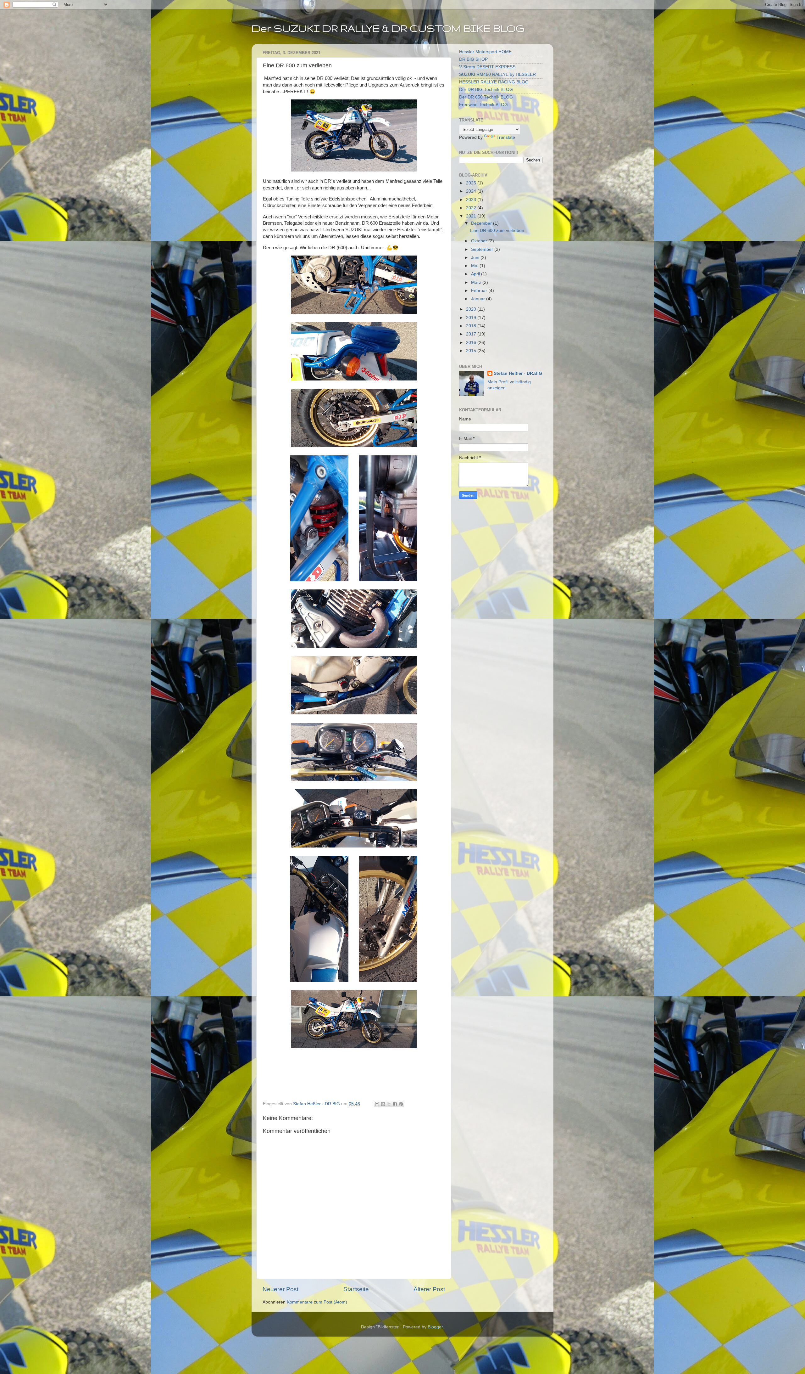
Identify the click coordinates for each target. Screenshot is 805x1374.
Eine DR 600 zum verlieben (497, 230)
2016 (471, 342)
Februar (479, 290)
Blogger (435, 1327)
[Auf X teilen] (389, 1104)
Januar (478, 298)
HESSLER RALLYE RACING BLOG (494, 82)
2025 (471, 183)
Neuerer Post (280, 1289)
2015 (471, 350)
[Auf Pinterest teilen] (401, 1104)
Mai (475, 265)
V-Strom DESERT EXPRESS (487, 67)
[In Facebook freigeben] (395, 1104)
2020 (471, 309)
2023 (471, 199)
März (476, 282)
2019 (471, 317)
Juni (475, 257)
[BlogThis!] (383, 1104)
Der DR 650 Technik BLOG (486, 97)
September (482, 249)
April (476, 274)
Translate (506, 137)
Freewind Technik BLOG (483, 104)
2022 (471, 208)
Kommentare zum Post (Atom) (317, 1302)
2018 (471, 326)
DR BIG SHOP (473, 59)
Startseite (356, 1289)
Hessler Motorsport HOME (485, 51)
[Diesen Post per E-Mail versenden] (377, 1104)
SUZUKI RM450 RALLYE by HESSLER (497, 74)
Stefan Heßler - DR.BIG (518, 373)
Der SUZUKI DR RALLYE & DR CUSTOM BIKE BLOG (388, 28)
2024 (471, 191)
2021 (471, 216)
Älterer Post (429, 1289)
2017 (471, 334)
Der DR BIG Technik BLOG (486, 89)
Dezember (482, 223)
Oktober (479, 241)
